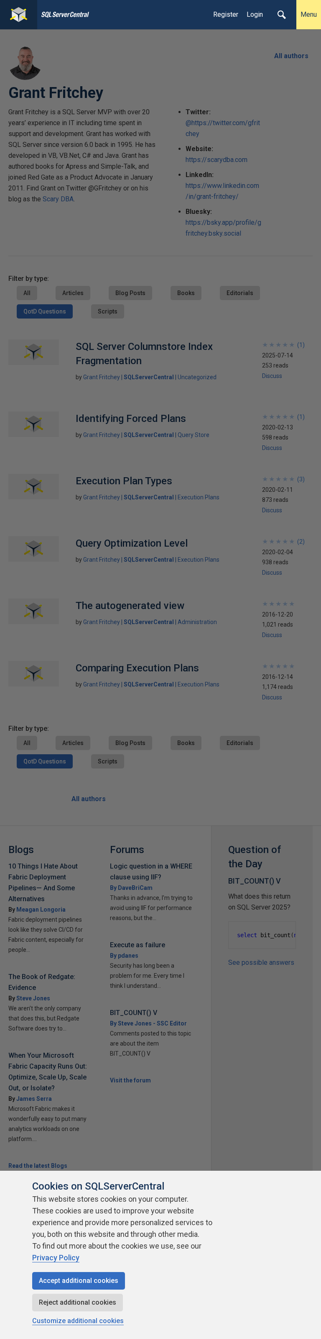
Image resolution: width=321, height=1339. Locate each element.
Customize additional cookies (78, 1321)
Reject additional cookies (77, 1302)
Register (225, 14)
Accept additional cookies (78, 1281)
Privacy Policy (55, 1257)
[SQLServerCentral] (18, 14)
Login (255, 14)
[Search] (281, 14)
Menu (309, 14)
